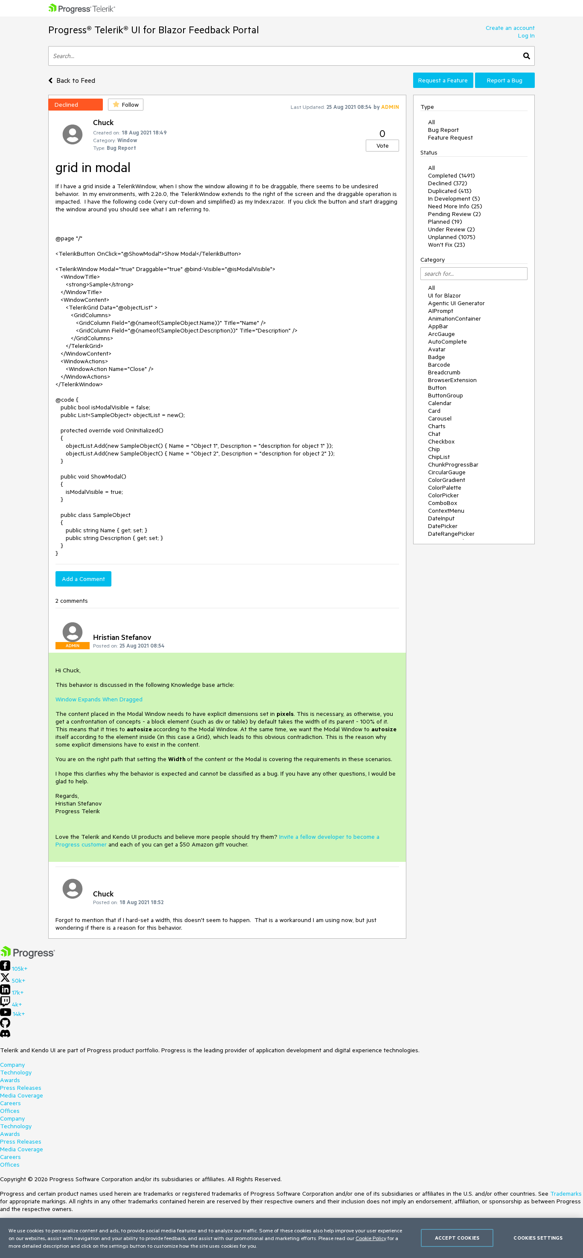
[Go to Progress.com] (27, 956)
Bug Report (443, 130)
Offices (10, 1111)
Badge (436, 357)
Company (12, 1064)
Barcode (439, 364)
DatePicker (443, 526)
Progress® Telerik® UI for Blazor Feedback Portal (153, 29)
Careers (10, 1103)
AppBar (438, 326)
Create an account (510, 28)
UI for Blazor (444, 295)
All (431, 122)
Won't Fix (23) (446, 244)
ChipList (439, 457)
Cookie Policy (371, 1238)
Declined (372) (447, 183)
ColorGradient (446, 480)
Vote (382, 145)
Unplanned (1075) (451, 237)
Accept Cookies (457, 1238)
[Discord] (5, 1035)
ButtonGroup (445, 395)
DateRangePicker (451, 533)
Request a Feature (443, 80)
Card (434, 410)
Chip (434, 449)
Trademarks (566, 1193)
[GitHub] (5, 1026)
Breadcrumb (444, 372)
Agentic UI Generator (456, 303)
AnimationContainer (454, 318)
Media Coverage (21, 1095)
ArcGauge (441, 334)
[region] (291, 1238)
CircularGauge (447, 472)
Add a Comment (83, 579)
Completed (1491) (451, 175)
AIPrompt (440, 311)
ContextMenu (446, 510)
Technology (16, 1072)
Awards (10, 1080)
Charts (437, 426)
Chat (434, 434)
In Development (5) (454, 198)
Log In (526, 35)
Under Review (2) (451, 229)
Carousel (440, 418)
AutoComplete (447, 341)
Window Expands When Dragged (99, 699)
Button (437, 387)
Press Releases (20, 1088)
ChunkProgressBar (453, 464)
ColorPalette (444, 487)
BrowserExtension (452, 380)
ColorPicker (443, 495)
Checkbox (441, 441)
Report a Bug (504, 80)
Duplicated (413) (450, 191)
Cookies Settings (538, 1238)
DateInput (441, 518)
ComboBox (442, 503)
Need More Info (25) (455, 206)
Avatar (437, 349)
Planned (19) (445, 221)
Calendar (440, 403)
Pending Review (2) (454, 214)
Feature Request (450, 137)
